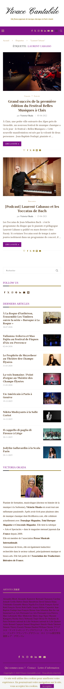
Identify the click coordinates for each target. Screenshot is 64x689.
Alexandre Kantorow (26, 598)
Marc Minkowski (25, 615)
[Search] (61, 30)
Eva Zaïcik (40, 604)
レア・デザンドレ (16, 636)
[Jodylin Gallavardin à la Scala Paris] (52, 452)
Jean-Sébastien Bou (44, 610)
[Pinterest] (42, 30)
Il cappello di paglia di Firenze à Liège (17, 431)
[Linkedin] (45, 30)
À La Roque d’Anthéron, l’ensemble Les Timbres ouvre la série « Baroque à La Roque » (21, 318)
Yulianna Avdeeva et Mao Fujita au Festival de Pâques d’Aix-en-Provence (20, 339)
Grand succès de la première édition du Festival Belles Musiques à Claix (32, 105)
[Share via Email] (40, 150)
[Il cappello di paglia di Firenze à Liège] (52, 434)
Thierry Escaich (17, 627)
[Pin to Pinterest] (33, 150)
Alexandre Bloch (10, 598)
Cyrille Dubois (16, 601)
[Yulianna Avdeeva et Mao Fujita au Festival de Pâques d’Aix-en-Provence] (52, 340)
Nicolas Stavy (18, 618)
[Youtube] (48, 30)
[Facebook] (32, 30)
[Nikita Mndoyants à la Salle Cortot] (52, 416)
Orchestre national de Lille (19, 621)
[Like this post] (24, 150)
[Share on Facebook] (27, 150)
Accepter (47, 686)
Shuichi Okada (46, 624)
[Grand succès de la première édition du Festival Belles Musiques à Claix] (32, 71)
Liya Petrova (52, 613)
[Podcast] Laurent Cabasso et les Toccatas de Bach (32, 208)
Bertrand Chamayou (44, 598)
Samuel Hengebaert (32, 624)
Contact (32, 667)
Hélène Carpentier (46, 607)
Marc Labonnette (10, 615)
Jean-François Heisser (26, 610)
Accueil (6, 40)
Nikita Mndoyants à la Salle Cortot (20, 413)
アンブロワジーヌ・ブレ (37, 630)
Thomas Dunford (31, 627)
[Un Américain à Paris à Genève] (52, 398)
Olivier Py (43, 618)
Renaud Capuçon (16, 624)
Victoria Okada (26, 115)
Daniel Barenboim (30, 601)
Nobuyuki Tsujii (31, 618)
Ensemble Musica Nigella (24, 604)
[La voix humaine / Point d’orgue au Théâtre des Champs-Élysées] (52, 379)
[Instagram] (38, 30)
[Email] (52, 30)
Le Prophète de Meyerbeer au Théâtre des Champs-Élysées (19, 359)
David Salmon (45, 601)
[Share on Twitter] (30, 150)
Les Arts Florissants (20, 613)
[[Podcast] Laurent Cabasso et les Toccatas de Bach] (32, 176)
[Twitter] (35, 30)
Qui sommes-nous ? (15, 667)
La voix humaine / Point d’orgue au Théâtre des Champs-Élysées (18, 378)
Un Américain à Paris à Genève (17, 395)
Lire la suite (11, 144)
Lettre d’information (48, 667)
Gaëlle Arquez (32, 607)
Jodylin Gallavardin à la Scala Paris (21, 449)
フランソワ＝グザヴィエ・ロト (30, 633)
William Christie (46, 627)
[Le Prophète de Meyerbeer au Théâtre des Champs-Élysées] (52, 360)
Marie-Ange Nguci (41, 615)
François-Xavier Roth (17, 607)
